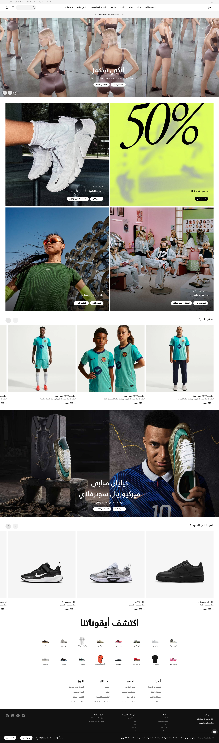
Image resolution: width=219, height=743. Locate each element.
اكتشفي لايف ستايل (181, 303)
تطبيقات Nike (99, 715)
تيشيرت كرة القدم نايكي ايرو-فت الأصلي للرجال (57, 399)
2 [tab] (111, 92)
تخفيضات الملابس (128, 692)
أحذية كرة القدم (155, 697)
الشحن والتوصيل (163, 721)
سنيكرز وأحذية (156, 692)
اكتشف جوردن (102, 84)
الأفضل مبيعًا (78, 697)
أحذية (108, 692)
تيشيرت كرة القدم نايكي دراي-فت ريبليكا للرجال (196, 399)
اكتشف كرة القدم (102, 508)
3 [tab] (110, 92)
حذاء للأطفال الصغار (137, 605)
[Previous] (10, 93)
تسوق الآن (98, 14)
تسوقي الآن (201, 303)
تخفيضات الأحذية (154, 687)
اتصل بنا (165, 731)
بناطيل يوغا (130, 697)
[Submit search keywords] (33, 7)
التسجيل (41, 2)
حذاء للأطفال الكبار (207, 605)
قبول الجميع (10, 738)
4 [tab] (108, 92)
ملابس (107, 687)
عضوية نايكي (132, 718)
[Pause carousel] (15, 93)
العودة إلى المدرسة (76, 687)
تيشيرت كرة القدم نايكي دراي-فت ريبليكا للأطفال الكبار (124, 399)
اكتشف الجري (81, 303)
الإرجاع (166, 724)
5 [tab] (107, 92)
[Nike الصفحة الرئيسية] (211, 7)
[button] (150, 7)
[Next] (5, 93)
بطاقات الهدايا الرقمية (206, 723)
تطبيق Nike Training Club (96, 721)
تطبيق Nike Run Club (97, 718)
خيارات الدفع (164, 727)
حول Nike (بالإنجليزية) (128, 715)
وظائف (134, 724)
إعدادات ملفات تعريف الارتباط (48, 738)
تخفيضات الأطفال (103, 697)
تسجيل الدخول (31, 2)
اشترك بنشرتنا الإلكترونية (205, 719)
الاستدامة (133, 731)
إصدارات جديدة (78, 692)
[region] (109, 738)
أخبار (135, 721)
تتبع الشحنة (165, 718)
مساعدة (49, 2)
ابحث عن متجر (19, 2)
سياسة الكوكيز (125, 738)
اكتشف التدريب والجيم (77, 198)
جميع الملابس (130, 687)
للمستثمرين (133, 727)
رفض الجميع (26, 738)
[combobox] (26, 7)
